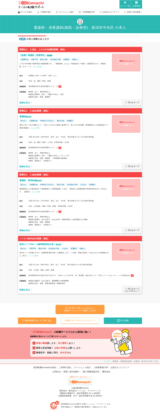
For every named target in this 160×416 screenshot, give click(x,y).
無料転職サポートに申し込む (38, 320)
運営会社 (106, 371)
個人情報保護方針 (91, 371)
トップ (107, 361)
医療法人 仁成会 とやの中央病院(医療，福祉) (42, 49)
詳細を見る (24, 102)
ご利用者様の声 (100, 367)
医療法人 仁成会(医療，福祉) (33, 111)
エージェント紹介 (82, 367)
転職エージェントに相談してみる (80, 309)
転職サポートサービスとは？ (78, 320)
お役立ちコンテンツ (119, 367)
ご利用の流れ (65, 367)
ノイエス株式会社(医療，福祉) (33, 238)
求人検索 (124, 320)
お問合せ (56, 371)
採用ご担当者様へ (71, 371)
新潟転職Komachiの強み (44, 367)
